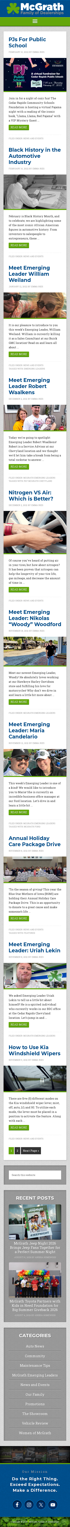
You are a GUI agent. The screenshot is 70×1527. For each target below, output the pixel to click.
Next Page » (31, 1150)
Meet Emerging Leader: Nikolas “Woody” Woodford (35, 618)
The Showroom (35, 1413)
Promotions (35, 1404)
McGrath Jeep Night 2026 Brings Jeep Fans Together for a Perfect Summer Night (35, 1247)
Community (35, 1356)
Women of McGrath (35, 1433)
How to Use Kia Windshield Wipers (34, 1050)
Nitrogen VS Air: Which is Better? (31, 495)
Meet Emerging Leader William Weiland (29, 274)
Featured (29, 933)
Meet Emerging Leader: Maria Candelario (29, 730)
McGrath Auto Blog (35, 8)
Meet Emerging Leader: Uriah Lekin (34, 947)
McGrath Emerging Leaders (39, 477)
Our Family (35, 1394)
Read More (19, 127)
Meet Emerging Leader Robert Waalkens (29, 386)
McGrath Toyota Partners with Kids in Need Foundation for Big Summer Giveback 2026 (35, 1305)
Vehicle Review (35, 1423)
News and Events (33, 138)
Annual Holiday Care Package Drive (35, 841)
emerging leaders (34, 368)
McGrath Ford (32, 826)
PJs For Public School (27, 42)
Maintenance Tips (35, 1365)
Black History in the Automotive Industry (35, 156)
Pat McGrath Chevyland (38, 481)
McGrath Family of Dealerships (44, 1521)
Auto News (35, 1346)
